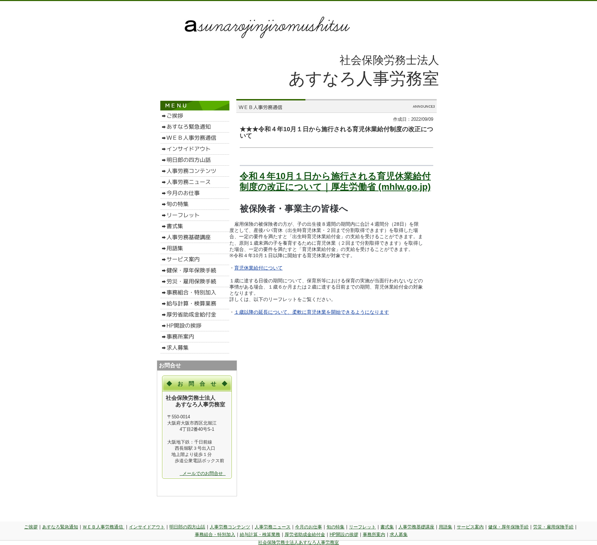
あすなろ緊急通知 (60, 526)
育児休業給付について (258, 268)
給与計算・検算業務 (260, 534)
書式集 (387, 526)
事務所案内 (374, 534)
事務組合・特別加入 (215, 534)
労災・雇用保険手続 (553, 526)
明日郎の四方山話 (187, 526)
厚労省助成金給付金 (305, 534)
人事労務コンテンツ (230, 526)
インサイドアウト (147, 526)
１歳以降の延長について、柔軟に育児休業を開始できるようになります (311, 312)
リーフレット (362, 526)
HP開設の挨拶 (344, 534)
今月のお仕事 (308, 526)
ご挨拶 (31, 526)
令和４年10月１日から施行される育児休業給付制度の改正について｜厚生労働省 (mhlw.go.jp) (335, 181)
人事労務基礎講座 (416, 526)
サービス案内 (470, 526)
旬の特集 (335, 526)
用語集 (445, 526)
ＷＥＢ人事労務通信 (103, 526)
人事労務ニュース (273, 526)
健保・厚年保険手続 (508, 526)
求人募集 (399, 534)
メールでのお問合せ (203, 473)
